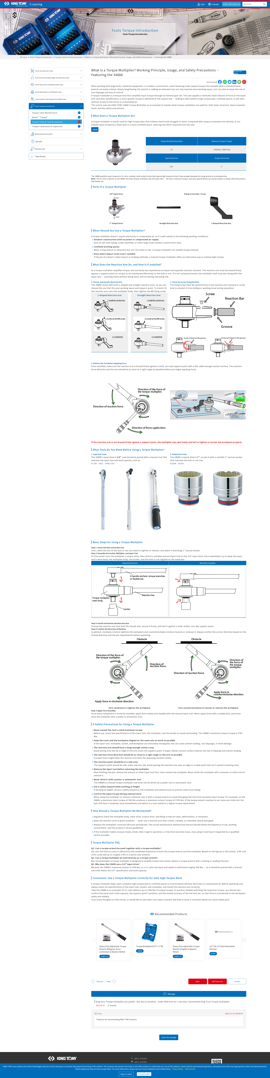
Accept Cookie (144, 1074)
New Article (40, 156)
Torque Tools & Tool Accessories (68, 57)
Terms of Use (190, 1069)
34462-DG (109, 463)
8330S (181, 463)
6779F (94, 463)
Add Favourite (217, 981)
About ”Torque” (56, 117)
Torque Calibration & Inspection (56, 126)
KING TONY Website (231, 4)
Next (244, 940)
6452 (101, 463)
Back (198, 981)
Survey (237, 981)
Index (24, 57)
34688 (94, 129)
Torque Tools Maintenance (56, 112)
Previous (93, 940)
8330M (173, 463)
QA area (38, 141)
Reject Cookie (126, 1074)
